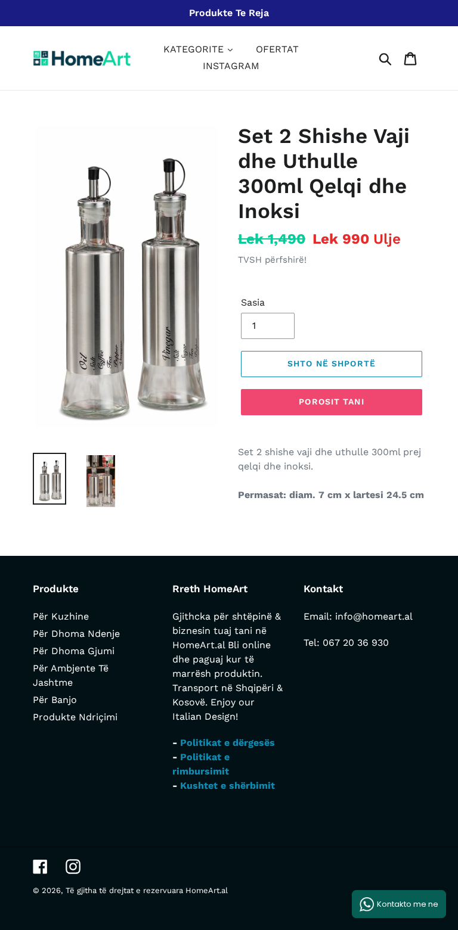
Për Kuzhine (61, 616)
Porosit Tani (331, 401)
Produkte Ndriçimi (75, 717)
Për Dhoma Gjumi (73, 651)
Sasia (253, 302)
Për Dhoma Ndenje (76, 633)
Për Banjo (55, 699)
